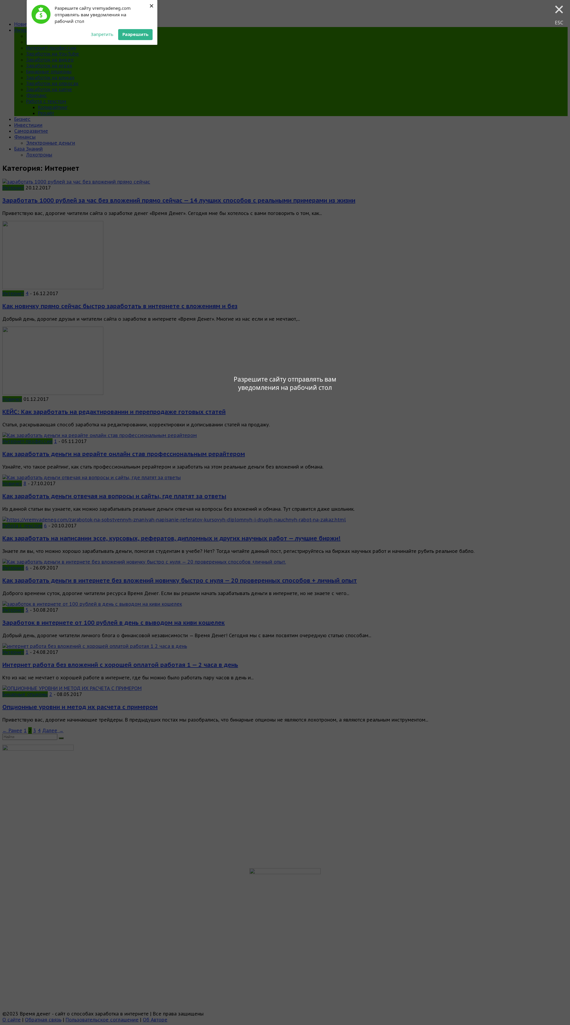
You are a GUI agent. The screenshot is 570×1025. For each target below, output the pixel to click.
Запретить (102, 34)
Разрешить (135, 34)
